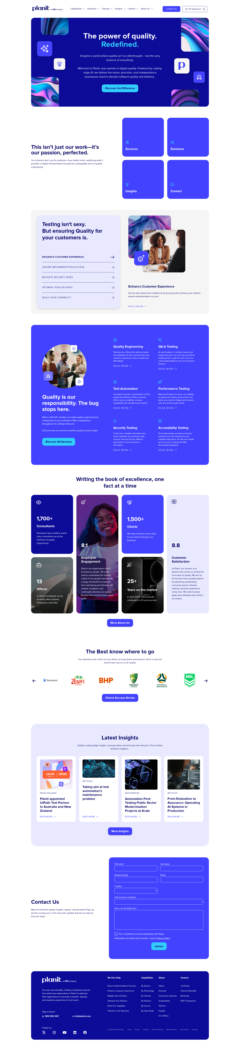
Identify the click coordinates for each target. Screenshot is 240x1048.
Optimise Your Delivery (117, 1001)
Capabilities (76, 8)
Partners (162, 1006)
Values (161, 986)
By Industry (146, 996)
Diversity (162, 991)
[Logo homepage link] (59, 980)
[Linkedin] (74, 1032)
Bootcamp (185, 996)
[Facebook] (85, 1032)
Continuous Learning (168, 996)
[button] (34, 681)
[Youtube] (64, 1032)
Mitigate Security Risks (117, 996)
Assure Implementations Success (122, 986)
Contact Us (171, 9)
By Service (145, 986)
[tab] (78, 257)
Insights (118, 8)
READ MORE (121, 366)
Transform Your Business (118, 1011)
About (162, 977)
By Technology (147, 991)
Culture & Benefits (188, 991)
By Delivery (146, 1001)
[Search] (204, 9)
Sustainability (164, 1001)
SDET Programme (188, 1001)
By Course (145, 1006)
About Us (145, 8)
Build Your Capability (116, 1006)
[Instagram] (54, 1032)
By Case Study (147, 1011)
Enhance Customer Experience (121, 991)
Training (105, 8)
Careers (131, 8)
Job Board (185, 986)
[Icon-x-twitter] (44, 1032)
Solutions (91, 8)
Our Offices (164, 1016)
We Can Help (114, 977)
